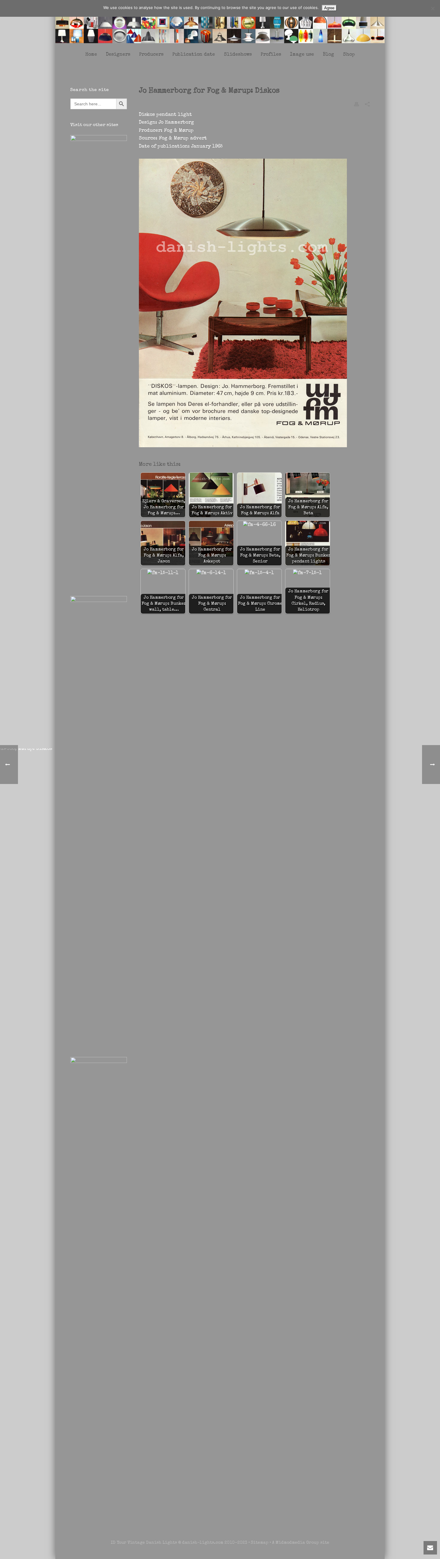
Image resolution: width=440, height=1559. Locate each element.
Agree (329, 8)
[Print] (356, 104)
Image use (302, 54)
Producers (151, 54)
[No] (433, 8)
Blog (328, 54)
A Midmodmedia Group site (300, 1543)
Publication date (193, 54)
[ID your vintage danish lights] (220, 23)
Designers (118, 54)
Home (91, 54)
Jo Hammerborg (176, 122)
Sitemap (259, 1543)
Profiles (271, 54)
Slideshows (238, 54)
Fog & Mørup (179, 130)
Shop (349, 54)
